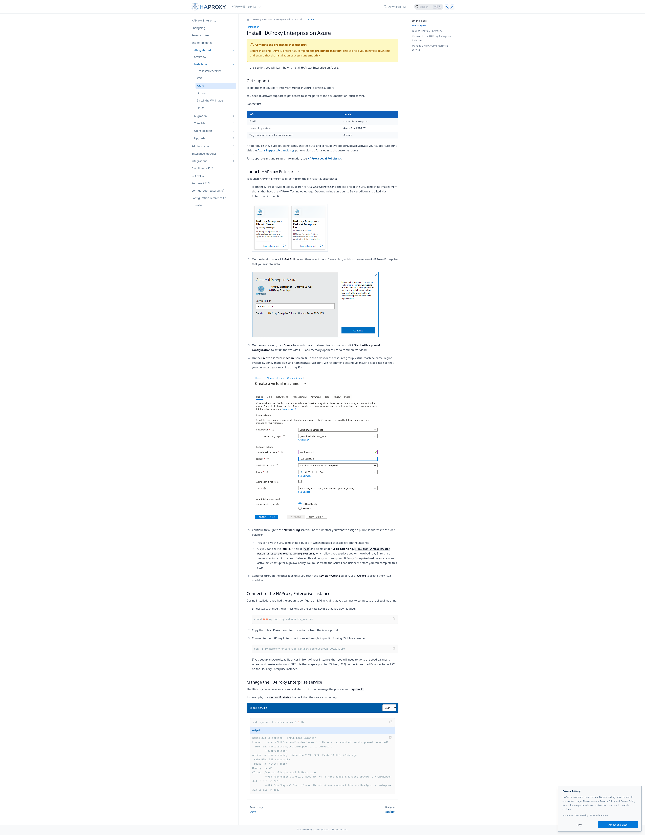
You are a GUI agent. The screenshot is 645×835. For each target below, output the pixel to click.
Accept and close (618, 824)
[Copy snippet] (394, 618)
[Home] (248, 19)
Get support (419, 25)
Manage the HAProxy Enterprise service (430, 47)
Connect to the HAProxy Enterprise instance (431, 38)
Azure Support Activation (274, 150)
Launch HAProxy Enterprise (427, 30)
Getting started (283, 19)
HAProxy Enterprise (262, 19)
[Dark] (447, 7)
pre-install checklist (328, 51)
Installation (299, 19)
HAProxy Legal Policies (323, 158)
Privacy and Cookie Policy (575, 815)
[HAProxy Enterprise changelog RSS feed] (452, 7)
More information (599, 815)
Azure (311, 19)
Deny (579, 824)
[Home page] (209, 7)
